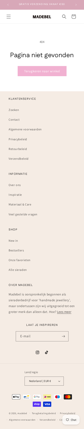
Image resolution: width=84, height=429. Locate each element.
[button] (8, 16)
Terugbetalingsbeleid (44, 413)
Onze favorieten (20, 260)
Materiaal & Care (20, 204)
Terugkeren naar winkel (42, 71)
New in (13, 241)
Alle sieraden (18, 270)
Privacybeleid (18, 139)
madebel (22, 413)
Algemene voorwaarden (25, 129)
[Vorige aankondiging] (8, 4)
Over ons (15, 185)
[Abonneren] (63, 336)
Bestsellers (16, 250)
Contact (14, 119)
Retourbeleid (18, 149)
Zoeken (14, 110)
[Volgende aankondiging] (76, 4)
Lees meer (64, 312)
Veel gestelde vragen (23, 214)
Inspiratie (15, 195)
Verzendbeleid (19, 159)
